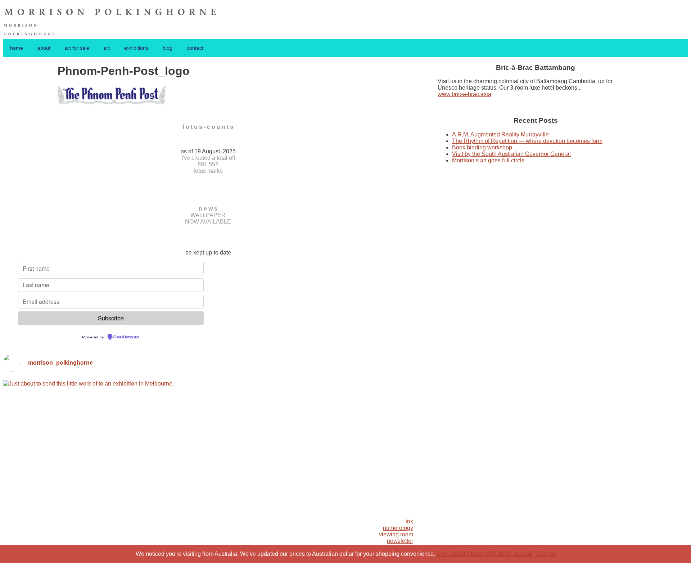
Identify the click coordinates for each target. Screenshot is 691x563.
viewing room (396, 534)
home (16, 48)
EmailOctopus (126, 337)
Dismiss (545, 554)
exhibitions (136, 48)
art (107, 48)
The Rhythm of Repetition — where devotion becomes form (527, 141)
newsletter (400, 541)
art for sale (77, 48)
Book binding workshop (482, 147)
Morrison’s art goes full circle (488, 160)
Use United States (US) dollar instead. (485, 554)
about (43, 48)
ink (409, 521)
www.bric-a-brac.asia (464, 94)
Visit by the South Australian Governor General (511, 154)
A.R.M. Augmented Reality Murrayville (500, 134)
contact (195, 48)
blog (167, 48)
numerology (398, 528)
